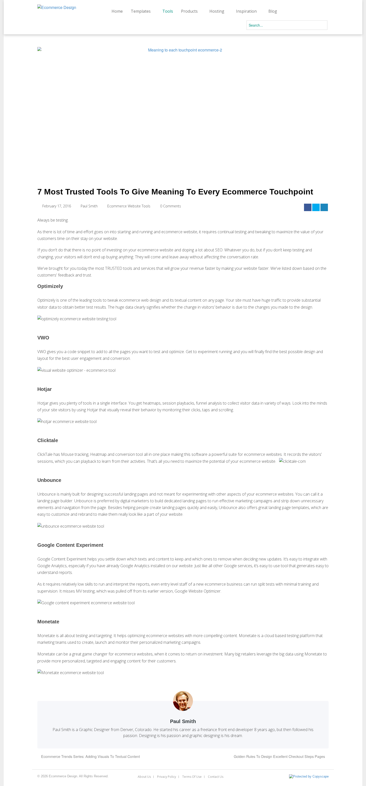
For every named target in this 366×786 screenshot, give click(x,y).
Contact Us (215, 777)
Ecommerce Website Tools (128, 206)
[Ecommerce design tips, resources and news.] (56, 7)
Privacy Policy (166, 777)
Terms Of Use (192, 777)
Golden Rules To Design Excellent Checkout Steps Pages (280, 756)
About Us (144, 777)
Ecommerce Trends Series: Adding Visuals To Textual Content (90, 756)
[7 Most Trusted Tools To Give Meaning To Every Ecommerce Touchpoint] (183, 111)
